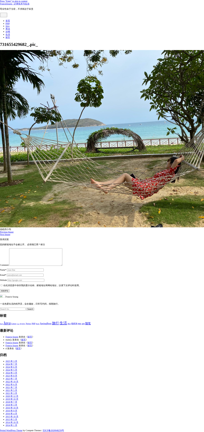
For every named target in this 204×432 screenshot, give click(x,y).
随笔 (88, 323)
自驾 (83, 324)
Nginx (28, 323)
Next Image (5, 234)
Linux (13, 323)
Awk (1, 324)
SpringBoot (45, 323)
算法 (8, 28)
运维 (8, 31)
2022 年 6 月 (11, 384)
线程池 (74, 323)
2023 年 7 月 (11, 379)
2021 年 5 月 (11, 390)
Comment (4, 265)
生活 (8, 34)
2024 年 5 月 (11, 370)
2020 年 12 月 (12, 396)
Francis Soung (12, 337)
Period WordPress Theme (11, 430)
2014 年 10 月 (12, 422)
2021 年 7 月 (11, 387)
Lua (18, 324)
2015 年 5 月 (11, 419)
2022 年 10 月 (12, 381)
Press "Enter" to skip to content (13, 1)
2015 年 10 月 (12, 416)
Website (3, 280)
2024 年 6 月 (11, 367)
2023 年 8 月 (11, 376)
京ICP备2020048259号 (53, 430)
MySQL (22, 324)
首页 (8, 21)
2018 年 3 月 (11, 405)
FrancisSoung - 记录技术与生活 (14, 4)
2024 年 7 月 (11, 364)
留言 (8, 37)
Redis (37, 324)
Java (7, 26)
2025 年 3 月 (11, 361)
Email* (3, 275)
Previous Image (7, 232)
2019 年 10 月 (12, 399)
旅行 (55, 323)
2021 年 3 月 (11, 393)
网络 (79, 324)
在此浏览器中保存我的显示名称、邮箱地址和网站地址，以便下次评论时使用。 (42, 285)
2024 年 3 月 (11, 373)
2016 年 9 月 (11, 411)
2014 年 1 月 (11, 425)
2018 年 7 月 (11, 402)
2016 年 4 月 (11, 413)
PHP (8, 23)
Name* (3, 270)
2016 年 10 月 (12, 408)
